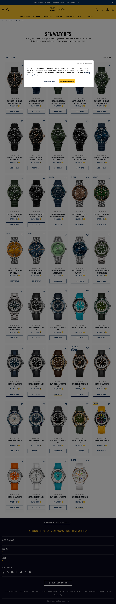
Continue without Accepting (83, 63)
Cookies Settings (50, 81)
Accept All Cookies (67, 81)
